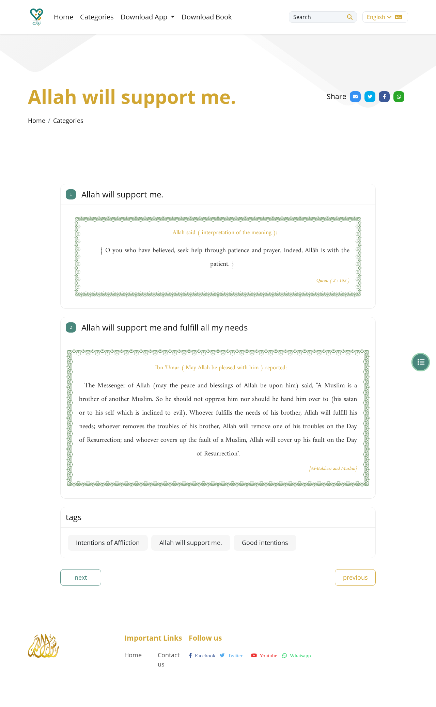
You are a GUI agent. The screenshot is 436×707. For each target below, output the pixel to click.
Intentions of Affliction (108, 543)
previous (355, 577)
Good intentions (265, 543)
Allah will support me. (190, 543)
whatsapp (300, 655)
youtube (268, 655)
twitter (235, 655)
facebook (204, 655)
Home (63, 16)
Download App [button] (145, 16)
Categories (97, 16)
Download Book (207, 16)
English (376, 17)
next (81, 577)
